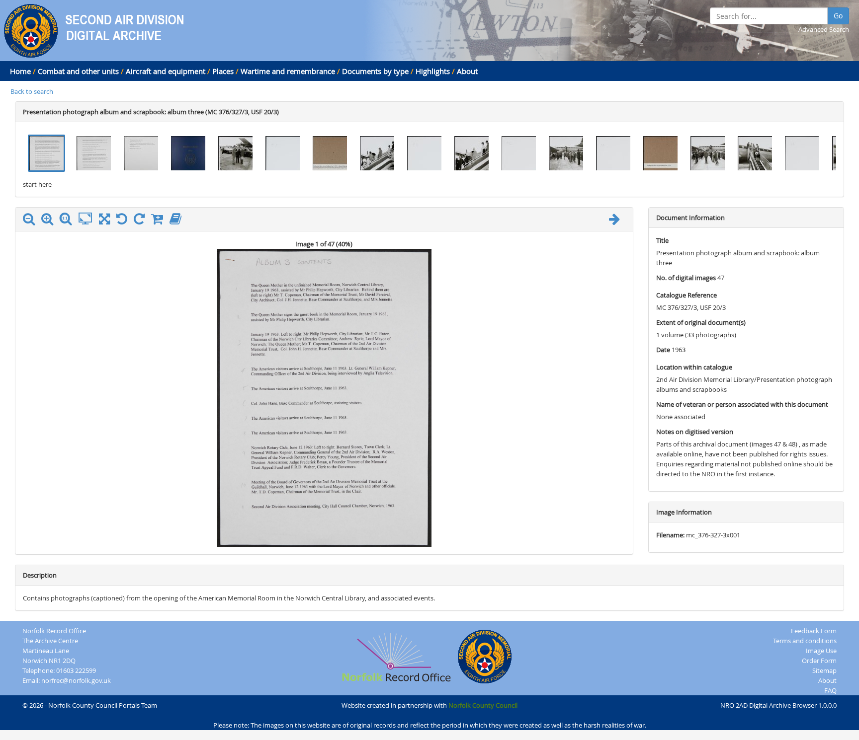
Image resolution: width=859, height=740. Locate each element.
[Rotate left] (124, 221)
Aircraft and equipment (165, 71)
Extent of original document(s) (701, 322)
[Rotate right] (142, 221)
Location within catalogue (694, 367)
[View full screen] (104, 221)
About (467, 71)
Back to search (31, 91)
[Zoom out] (31, 221)
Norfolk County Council (482, 705)
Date (663, 349)
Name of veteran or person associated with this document (742, 404)
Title (662, 240)
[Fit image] (87, 219)
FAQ (830, 690)
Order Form (819, 660)
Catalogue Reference (686, 295)
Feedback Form (814, 630)
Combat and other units (78, 71)
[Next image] (617, 221)
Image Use (821, 650)
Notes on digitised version (694, 431)
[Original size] (68, 219)
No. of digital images (686, 277)
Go (838, 15)
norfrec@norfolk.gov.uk (76, 680)
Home (20, 71)
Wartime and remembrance (288, 71)
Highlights (433, 71)
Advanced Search (823, 29)
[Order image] (159, 221)
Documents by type (375, 71)
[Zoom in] (49, 221)
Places (223, 71)
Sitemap (824, 670)
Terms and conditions (805, 640)
